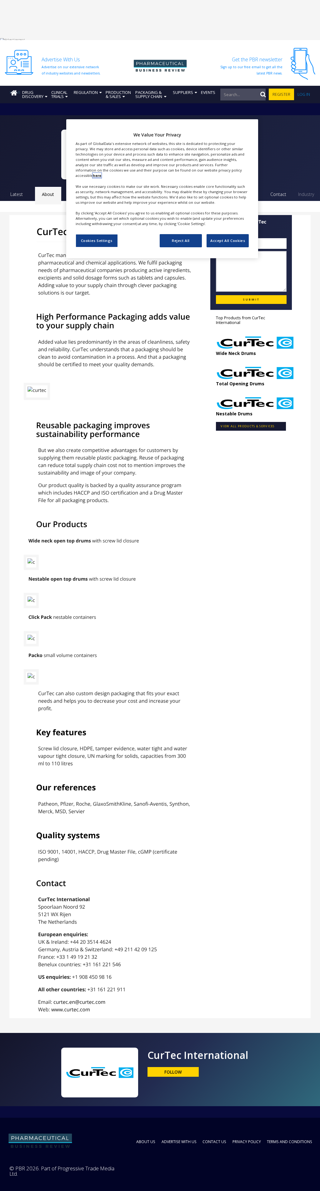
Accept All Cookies (227, 240)
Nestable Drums (234, 414)
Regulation (86, 92)
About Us (145, 1141)
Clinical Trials (59, 94)
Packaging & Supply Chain (148, 94)
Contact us (214, 1141)
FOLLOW (173, 1072)
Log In (304, 94)
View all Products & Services (247, 426)
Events (208, 92)
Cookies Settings (96, 240)
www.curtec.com (70, 1009)
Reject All (181, 240)
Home (15, 92)
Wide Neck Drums (236, 353)
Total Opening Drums (240, 384)
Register (281, 94)
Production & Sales (118, 94)
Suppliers (183, 92)
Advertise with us (179, 1141)
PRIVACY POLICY (246, 1141)
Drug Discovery (32, 94)
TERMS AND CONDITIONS (289, 1141)
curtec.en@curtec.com (79, 1001)
